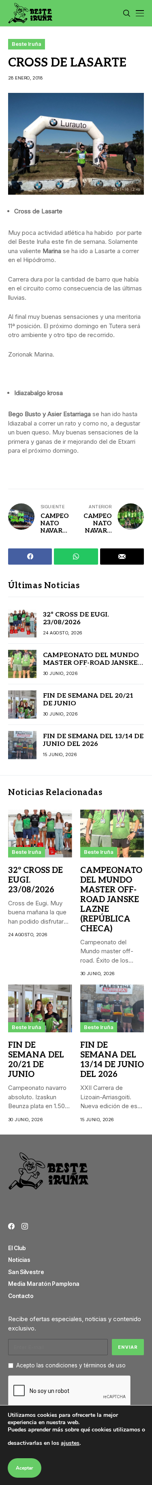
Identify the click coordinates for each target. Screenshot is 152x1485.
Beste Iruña (26, 44)
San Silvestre (26, 1271)
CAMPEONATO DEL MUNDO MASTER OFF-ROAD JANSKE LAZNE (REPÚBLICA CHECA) (91, 663)
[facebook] (11, 1226)
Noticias (19, 1259)
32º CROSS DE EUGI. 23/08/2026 (76, 618)
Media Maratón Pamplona (43, 1283)
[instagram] (24, 1226)
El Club (17, 1247)
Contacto (21, 1295)
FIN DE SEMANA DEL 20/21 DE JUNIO (88, 699)
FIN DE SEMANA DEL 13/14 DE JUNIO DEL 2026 (93, 740)
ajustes (70, 1443)
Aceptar (24, 1468)
